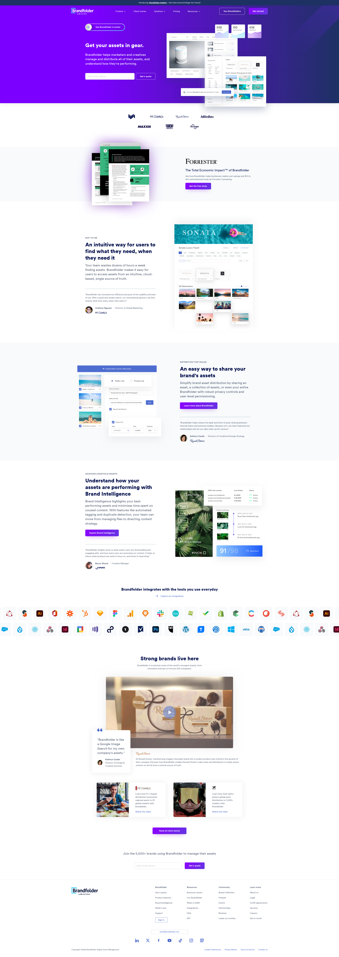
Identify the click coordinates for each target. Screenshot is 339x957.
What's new (160, 908)
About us (254, 892)
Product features (163, 897)
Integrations (192, 908)
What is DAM (193, 902)
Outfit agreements (258, 902)
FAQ (189, 913)
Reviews (223, 913)
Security (254, 908)
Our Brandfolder (194, 897)
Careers (253, 913)
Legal (252, 897)
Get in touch (256, 918)
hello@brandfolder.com (169, 932)
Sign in (161, 920)
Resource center (194, 892)
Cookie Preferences (212, 949)
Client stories (139, 11)
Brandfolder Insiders (158, 2)
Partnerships (225, 908)
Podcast (222, 897)
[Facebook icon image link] (158, 940)
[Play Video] (169, 712)
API (188, 918)
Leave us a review (227, 918)
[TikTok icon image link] (180, 940)
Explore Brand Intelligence (102, 532)
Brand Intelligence (163, 902)
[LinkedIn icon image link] (137, 940)
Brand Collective (226, 892)
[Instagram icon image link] (191, 940)
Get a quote (160, 892)
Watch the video (143, 811)
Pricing (176, 11)
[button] (169, 712)
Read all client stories (169, 830)
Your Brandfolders (232, 11)
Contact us (262, 949)
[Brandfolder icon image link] (202, 940)
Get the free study (198, 186)
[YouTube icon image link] (169, 940)
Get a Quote (145, 76)
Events (222, 902)
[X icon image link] (148, 940)
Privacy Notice (231, 949)
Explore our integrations (172, 596)
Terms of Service (248, 949)
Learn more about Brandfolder (198, 405)
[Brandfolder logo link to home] (83, 11)
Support (159, 913)
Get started (258, 11)
